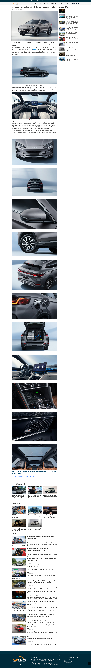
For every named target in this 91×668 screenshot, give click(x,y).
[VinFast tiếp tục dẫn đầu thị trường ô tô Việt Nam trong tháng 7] (19, 628)
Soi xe (40, 3)
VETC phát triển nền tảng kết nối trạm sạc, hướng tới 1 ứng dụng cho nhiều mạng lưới (40, 570)
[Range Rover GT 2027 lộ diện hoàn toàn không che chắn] (62, 49)
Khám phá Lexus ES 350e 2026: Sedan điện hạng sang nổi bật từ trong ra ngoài (40, 615)
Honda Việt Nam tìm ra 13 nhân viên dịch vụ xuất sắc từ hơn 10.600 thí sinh (40, 549)
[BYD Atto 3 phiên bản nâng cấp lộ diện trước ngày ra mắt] (50, 490)
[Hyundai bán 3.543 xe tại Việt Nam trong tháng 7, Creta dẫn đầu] (19, 562)
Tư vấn (46, 3)
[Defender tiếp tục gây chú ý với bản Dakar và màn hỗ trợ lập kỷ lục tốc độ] (19, 523)
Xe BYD (34, 476)
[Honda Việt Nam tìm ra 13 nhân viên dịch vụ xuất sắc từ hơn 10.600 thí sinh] (19, 552)
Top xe (60, 3)
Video (66, 3)
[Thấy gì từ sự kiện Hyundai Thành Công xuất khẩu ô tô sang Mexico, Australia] (19, 605)
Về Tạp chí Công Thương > (73, 0)
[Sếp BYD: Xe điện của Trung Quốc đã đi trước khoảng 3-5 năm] (35, 490)
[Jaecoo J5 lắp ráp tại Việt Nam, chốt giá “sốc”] (19, 595)
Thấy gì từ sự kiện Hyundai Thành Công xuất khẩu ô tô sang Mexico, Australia (41, 602)
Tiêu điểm (33, 3)
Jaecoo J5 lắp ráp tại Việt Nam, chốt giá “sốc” (41, 591)
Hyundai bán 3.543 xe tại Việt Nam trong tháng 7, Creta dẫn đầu (41, 559)
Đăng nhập (76, 3)
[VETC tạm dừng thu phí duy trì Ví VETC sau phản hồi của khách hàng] (19, 510)
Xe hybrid (29, 476)
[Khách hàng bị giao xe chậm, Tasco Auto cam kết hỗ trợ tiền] (35, 510)
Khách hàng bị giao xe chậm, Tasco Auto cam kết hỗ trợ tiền (72, 59)
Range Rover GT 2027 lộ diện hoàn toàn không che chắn (72, 49)
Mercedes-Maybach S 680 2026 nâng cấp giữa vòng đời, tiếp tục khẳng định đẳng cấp (41, 581)
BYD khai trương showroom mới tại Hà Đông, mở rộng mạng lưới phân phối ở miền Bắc (41, 637)
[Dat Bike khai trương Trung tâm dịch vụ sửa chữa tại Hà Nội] (19, 540)
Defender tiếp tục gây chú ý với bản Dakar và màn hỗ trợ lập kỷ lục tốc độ (72, 54)
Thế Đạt (15, 9)
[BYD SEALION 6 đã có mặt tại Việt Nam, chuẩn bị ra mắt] (34, 26)
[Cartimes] (15, 3)
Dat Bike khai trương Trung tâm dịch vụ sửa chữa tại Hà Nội (40, 537)
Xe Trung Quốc (22, 476)
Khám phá (53, 3)
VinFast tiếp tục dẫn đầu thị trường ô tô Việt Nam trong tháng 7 (40, 625)
